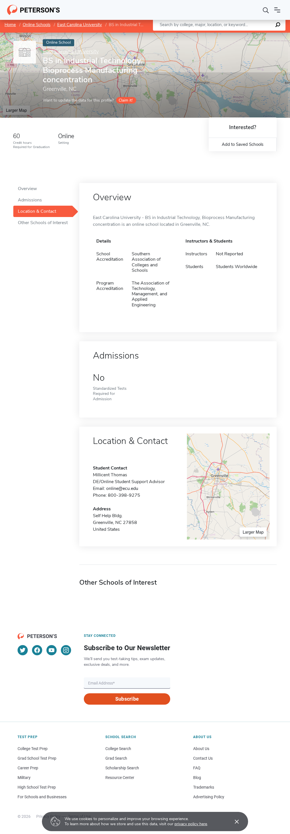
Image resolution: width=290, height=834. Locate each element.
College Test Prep (33, 748)
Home (10, 25)
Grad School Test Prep (37, 758)
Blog (197, 777)
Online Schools (36, 25)
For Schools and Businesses (42, 797)
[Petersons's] (33, 9)
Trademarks (203, 787)
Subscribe (127, 699)
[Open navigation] (277, 10)
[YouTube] (51, 650)
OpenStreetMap (252, 35)
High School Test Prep (37, 787)
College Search (118, 748)
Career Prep (28, 768)
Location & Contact (37, 211)
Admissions (30, 200)
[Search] (266, 10)
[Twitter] (23, 650)
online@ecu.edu (122, 488)
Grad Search (116, 758)
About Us (201, 748)
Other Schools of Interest (43, 223)
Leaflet (223, 35)
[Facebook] (37, 650)
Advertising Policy (208, 797)
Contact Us (203, 758)
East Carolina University (79, 25)
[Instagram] (66, 650)
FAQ (197, 768)
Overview (27, 189)
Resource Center (119, 777)
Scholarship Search (122, 768)
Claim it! (126, 100)
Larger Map (16, 110)
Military (24, 777)
